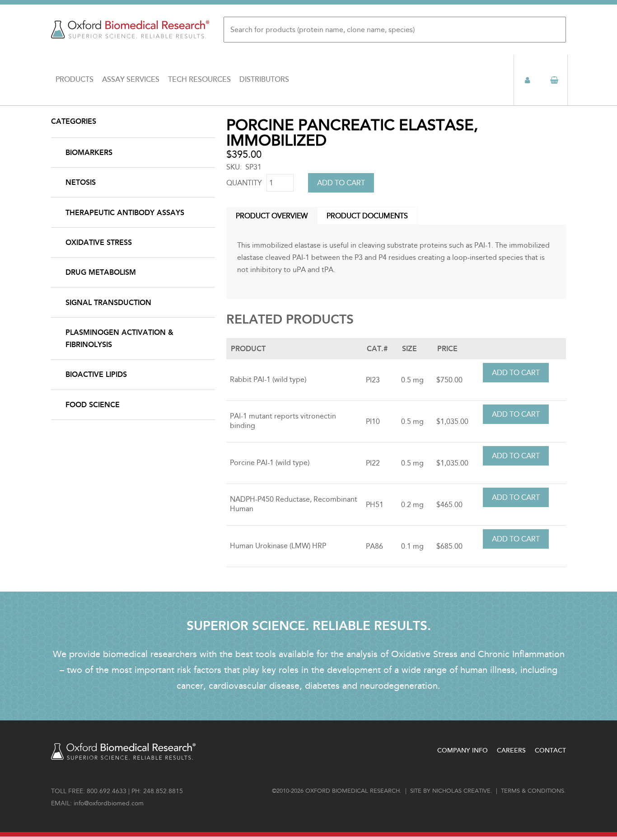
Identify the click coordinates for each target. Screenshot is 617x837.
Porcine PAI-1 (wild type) (269, 462)
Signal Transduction (108, 302)
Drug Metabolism (100, 272)
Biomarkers (88, 152)
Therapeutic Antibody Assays (124, 212)
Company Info (462, 750)
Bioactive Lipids (96, 374)
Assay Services (130, 79)
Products (74, 79)
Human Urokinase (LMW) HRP (278, 545)
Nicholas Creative (461, 791)
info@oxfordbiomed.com (109, 803)
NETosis (80, 182)
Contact (550, 750)
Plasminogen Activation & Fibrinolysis (119, 338)
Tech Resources (199, 79)
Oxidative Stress (98, 242)
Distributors (264, 79)
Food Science (92, 404)
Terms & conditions (532, 791)
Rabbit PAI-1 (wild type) (268, 379)
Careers (511, 750)
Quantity (244, 183)
